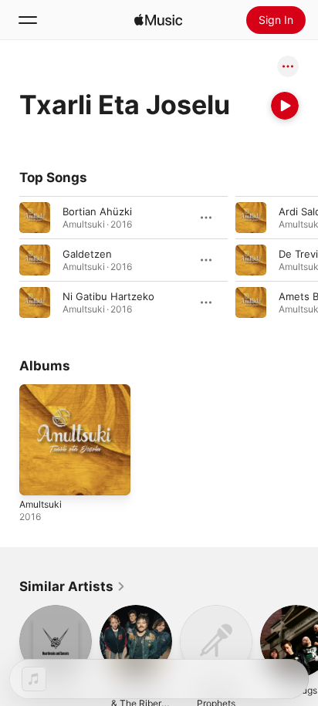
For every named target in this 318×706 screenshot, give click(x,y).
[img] (158, 20)
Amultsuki (40, 504)
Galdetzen (87, 254)
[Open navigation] (28, 20)
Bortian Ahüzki (97, 211)
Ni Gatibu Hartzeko (108, 296)
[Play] (285, 106)
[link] (72, 586)
